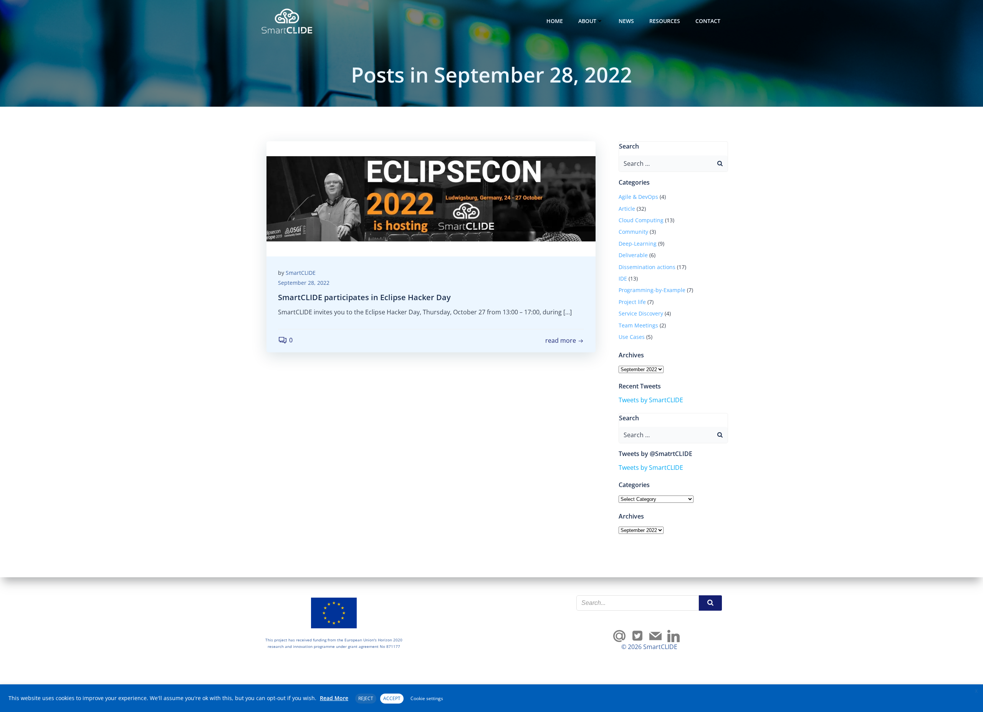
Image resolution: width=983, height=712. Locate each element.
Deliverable (633, 255)
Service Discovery (641, 313)
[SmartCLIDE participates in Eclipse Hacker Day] (431, 198)
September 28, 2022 (303, 282)
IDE (623, 278)
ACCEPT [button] (391, 698)
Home (554, 21)
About (587, 21)
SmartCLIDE (301, 272)
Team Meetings (638, 325)
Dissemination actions (647, 267)
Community (633, 231)
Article (627, 208)
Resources (664, 21)
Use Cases (632, 336)
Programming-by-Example (652, 290)
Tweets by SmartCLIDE (651, 400)
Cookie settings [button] (426, 698)
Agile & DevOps (638, 196)
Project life (632, 302)
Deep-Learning (638, 243)
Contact (707, 21)
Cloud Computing (641, 220)
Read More (334, 698)
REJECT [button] (365, 698)
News (626, 21)
